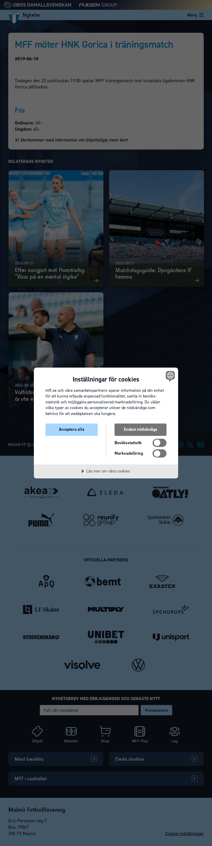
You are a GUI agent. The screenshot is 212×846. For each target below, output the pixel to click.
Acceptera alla (71, 429)
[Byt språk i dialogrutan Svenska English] (169, 376)
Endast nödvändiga (140, 429)
